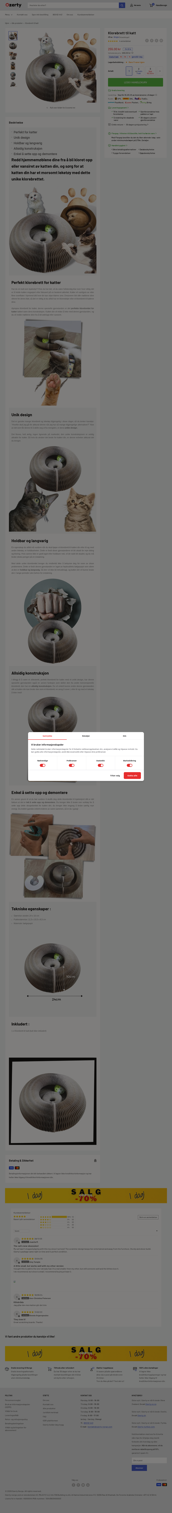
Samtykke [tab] (47, 736)
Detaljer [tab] (86, 736)
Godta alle (132, 775)
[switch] (42, 765)
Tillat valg (115, 775)
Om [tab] (124, 736)
